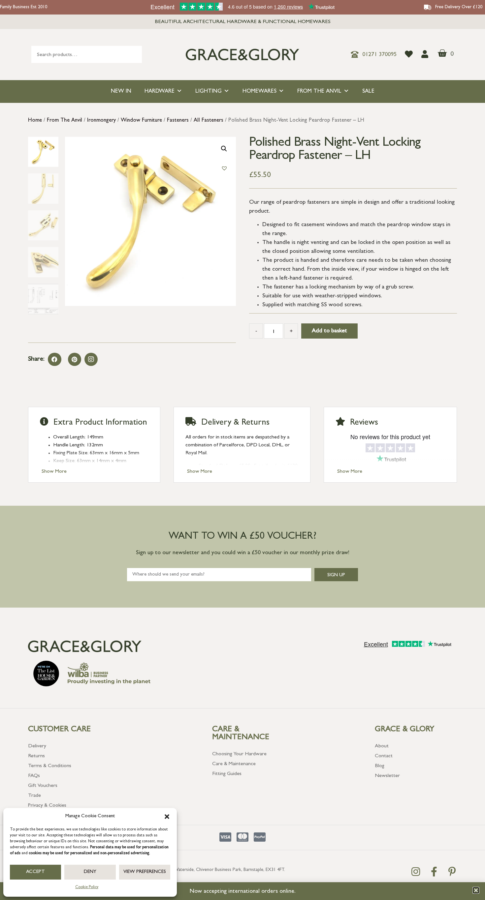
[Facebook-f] (434, 872)
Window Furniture (141, 120)
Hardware (160, 91)
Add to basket (329, 331)
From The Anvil (319, 91)
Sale (368, 91)
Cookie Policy (86, 887)
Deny (90, 872)
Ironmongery (101, 120)
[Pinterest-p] (452, 872)
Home (35, 120)
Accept (35, 872)
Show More (54, 471)
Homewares (259, 91)
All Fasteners (208, 120)
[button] (167, 816)
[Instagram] (91, 359)
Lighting (208, 91)
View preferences (144, 872)
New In (121, 91)
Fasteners (178, 120)
